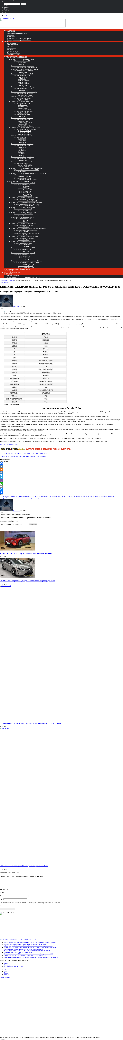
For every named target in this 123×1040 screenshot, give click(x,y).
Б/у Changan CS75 (23, 90)
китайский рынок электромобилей (96, 496)
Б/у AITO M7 (22, 64)
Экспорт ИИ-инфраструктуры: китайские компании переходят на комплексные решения (31, 957)
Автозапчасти (11, 48)
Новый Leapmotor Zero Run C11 (27, 201)
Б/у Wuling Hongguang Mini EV (27, 179)
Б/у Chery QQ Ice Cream (25, 126)
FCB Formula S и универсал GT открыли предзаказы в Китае (24, 866)
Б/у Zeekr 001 (22, 116)
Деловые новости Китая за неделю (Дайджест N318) (20, 952)
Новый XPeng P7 (23, 227)
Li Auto (2, 496)
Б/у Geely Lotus (22, 108)
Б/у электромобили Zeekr (22, 114)
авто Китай (25, 496)
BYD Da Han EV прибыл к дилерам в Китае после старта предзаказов (27, 581)
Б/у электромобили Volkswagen (23, 93)
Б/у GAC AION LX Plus (25, 165)
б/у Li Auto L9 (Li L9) (24, 134)
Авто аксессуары (12, 44)
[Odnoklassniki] (61, 469)
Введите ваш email (6, 524)
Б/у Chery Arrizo (23, 121)
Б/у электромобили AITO (22, 61)
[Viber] (61, 480)
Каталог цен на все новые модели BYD (23, 183)
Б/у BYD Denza (22, 77)
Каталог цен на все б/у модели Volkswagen (24, 92)
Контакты (8, 274)
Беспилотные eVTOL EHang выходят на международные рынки (23, 949)
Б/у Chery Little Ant (24, 124)
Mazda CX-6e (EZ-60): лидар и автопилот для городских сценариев (26, 553)
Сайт (1, 899)
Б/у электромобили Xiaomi (22, 158)
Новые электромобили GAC (23, 249)
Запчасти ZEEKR (12, 43)
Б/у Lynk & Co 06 (23, 113)
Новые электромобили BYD (23, 184)
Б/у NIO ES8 (22, 142)
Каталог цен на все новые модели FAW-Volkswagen (26, 202)
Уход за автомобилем (13, 53)
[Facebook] (61, 463)
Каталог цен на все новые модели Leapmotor (24, 197)
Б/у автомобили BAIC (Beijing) (23, 70)
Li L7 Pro (7, 496)
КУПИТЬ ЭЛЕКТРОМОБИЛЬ (9, 444)
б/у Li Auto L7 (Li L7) (24, 131)
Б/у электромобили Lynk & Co (23, 111)
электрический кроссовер (36, 498)
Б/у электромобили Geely (22, 103)
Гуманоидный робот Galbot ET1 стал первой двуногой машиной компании (27, 950)
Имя (2, 892)
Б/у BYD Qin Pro (23, 85)
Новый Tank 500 (23, 235)
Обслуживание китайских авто (17, 269)
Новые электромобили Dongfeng (24, 238)
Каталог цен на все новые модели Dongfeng (24, 236)
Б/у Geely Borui (22, 105)
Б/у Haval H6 (22, 171)
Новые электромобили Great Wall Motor (26, 233)
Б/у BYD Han (22, 79)
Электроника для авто (14, 54)
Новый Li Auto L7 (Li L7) (26, 264)
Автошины (10, 49)
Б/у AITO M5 (22, 62)
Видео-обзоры (11, 36)
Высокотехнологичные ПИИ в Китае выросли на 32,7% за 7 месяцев (25, 944)
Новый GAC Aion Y (24, 251)
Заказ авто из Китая (12, 272)
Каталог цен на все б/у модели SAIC (22, 96)
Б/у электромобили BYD (22, 75)
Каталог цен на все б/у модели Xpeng (22, 144)
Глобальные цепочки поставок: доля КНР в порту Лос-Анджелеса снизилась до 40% (30, 942)
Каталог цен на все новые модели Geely (23, 253)
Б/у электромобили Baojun (22, 175)
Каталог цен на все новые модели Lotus (23, 241)
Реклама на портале (13, 275)
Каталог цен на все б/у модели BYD (22, 74)
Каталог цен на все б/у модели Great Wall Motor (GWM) (28, 168)
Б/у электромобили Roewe (22, 98)
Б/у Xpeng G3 (22, 149)
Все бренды (8, 270)
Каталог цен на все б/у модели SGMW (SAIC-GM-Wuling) (28, 173)
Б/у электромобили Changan (23, 88)
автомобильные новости (61, 496)
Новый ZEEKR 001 (24, 256)
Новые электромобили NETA (23, 214)
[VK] (61, 466)
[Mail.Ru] (61, 472)
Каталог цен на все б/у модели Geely (22, 101)
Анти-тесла (10, 35)
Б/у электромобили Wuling (22, 178)
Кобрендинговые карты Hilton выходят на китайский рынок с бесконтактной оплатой (30, 947)
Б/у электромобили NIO (21, 137)
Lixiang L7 (18, 496)
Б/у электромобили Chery (22, 119)
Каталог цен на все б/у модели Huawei (22, 59)
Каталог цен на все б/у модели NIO (22, 136)
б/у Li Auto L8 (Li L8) (24, 132)
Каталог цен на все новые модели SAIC (23, 207)
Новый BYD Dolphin (24, 186)
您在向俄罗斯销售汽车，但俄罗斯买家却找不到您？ (23, 277)
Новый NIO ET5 (23, 222)
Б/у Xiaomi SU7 (22, 160)
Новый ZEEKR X (23, 259)
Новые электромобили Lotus (23, 243)
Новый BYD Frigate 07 (25, 196)
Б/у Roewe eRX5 (23, 100)
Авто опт (7, 41)
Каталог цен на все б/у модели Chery (22, 118)
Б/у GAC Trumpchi (23, 166)
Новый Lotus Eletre (24, 244)
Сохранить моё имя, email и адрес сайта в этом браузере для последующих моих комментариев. (31, 902)
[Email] (61, 486)
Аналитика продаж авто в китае (17, 33)
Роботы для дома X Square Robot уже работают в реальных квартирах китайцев (28, 946)
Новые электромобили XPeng (23, 225)
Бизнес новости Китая (29, 939)
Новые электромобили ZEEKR (23, 254)
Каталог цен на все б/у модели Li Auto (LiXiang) (25, 127)
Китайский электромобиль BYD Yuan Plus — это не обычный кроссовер (26, 453)
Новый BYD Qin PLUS (25, 192)
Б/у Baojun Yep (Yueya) (25, 176)
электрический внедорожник (19, 498)
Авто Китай (16, 306)
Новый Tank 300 (23, 231)
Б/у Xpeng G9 (22, 153)
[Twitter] (61, 475)
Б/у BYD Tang (22, 82)
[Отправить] (61, 492)
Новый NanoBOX (23, 240)
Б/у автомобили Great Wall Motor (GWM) (26, 170)
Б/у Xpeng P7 (22, 147)
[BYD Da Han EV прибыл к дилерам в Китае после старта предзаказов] (17, 577)
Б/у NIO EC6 (22, 139)
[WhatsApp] (61, 483)
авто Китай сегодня (36, 496)
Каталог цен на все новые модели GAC (23, 248)
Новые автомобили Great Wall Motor (25, 230)
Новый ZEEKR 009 (24, 257)
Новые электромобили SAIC (23, 209)
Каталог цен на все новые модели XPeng (23, 223)
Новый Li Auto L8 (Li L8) (26, 266)
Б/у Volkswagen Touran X (25, 95)
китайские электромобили (77, 496)
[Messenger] (61, 489)
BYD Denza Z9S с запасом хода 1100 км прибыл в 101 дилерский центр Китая (30, 723)
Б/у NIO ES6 (22, 140)
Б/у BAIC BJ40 (22, 72)
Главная (2, 280)
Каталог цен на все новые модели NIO (23, 217)
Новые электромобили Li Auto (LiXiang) (26, 262)
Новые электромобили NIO (22, 218)
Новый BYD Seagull (24, 188)
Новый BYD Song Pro (25, 191)
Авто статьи (11, 31)
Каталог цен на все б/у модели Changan (23, 87)
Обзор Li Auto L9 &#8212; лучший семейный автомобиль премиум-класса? (23, 456)
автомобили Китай (48, 496)
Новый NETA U (23, 215)
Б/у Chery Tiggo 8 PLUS (25, 123)
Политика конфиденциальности (13, 966)
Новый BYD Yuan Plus (25, 194)
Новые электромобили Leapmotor (24, 199)
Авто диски (10, 46)
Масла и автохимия (13, 51)
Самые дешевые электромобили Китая (19, 38)
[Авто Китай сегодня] (7, 18)
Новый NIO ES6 (23, 220)
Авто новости (9, 30)
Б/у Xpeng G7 (22, 152)
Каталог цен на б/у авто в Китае (17, 57)
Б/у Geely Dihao (23, 106)
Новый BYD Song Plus (25, 189)
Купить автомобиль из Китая (15, 56)
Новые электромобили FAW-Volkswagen (26, 204)
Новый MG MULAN (24, 210)
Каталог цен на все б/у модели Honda (22, 66)
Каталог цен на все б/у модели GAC (22, 162)
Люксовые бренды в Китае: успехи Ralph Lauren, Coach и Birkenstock (25, 955)
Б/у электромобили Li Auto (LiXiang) (25, 129)
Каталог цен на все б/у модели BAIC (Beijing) (25, 69)
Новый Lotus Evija (23, 246)
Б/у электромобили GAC (22, 163)
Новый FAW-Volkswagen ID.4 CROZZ (29, 205)
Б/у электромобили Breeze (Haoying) (25, 67)
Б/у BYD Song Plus (24, 80)
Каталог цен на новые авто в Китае (18, 181)
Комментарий (5, 889)
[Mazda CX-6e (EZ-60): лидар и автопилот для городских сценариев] (17, 550)
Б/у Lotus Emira (26, 109)
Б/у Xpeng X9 (22, 155)
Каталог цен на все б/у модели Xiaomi (22, 157)
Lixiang (13, 496)
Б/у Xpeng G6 (22, 150)
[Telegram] (61, 477)
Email (2, 896)
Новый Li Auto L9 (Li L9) (26, 267)
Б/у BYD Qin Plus (23, 83)
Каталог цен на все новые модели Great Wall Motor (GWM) (29, 228)
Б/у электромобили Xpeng (22, 145)
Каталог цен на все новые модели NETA (23, 212)
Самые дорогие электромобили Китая (19, 40)
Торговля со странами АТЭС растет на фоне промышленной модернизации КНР (28, 954)
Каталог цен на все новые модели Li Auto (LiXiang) (26, 261)
